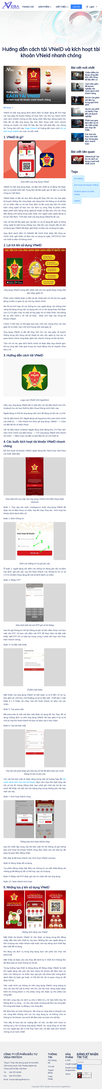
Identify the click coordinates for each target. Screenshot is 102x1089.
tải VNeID (78, 178)
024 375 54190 (15, 1072)
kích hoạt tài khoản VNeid (86, 185)
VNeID (77, 201)
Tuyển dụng (51, 1071)
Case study (50, 1077)
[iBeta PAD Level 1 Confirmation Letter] (84, 1075)
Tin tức (51, 1066)
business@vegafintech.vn (19, 1079)
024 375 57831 (15, 1076)
